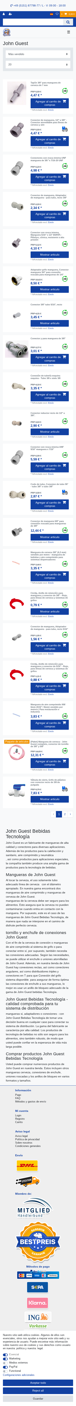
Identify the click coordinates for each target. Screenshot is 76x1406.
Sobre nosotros (23, 1142)
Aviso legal (21, 1136)
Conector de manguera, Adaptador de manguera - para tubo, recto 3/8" (49, 196)
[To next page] (70, 814)
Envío (51, 110)
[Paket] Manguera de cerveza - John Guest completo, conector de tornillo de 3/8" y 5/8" (50, 744)
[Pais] (51, 14)
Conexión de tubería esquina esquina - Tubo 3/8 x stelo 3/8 (45, 376)
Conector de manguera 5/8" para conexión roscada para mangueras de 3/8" (48, 523)
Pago (18, 1094)
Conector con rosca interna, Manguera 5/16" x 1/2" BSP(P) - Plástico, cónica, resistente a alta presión (47, 236)
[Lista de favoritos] (57, 14)
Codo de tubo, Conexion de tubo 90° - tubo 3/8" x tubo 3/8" (49, 485)
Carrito (19, 1122)
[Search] (68, 22)
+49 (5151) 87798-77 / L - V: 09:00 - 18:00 (39, 5)
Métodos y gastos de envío (30, 1101)
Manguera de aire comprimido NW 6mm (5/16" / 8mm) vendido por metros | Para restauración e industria (48, 708)
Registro (20, 1118)
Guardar (38, 1398)
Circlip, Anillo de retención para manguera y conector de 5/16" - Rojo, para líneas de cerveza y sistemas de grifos (50, 667)
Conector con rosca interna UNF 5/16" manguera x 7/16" (47, 448)
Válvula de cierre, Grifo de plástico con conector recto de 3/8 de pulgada (48, 782)
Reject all (38, 1390)
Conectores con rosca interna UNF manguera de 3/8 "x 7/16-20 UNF (48, 159)
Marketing (14, 1358)
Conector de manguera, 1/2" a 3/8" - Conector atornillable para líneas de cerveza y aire (49, 122)
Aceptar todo (38, 1382)
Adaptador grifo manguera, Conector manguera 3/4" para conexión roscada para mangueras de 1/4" (50, 272)
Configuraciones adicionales (18, 1374)
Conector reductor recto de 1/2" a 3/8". (48, 414)
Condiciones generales (28, 1146)
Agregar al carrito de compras (48, 103)
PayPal (13, 1366)
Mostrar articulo (49, 254)
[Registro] (10, 14)
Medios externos (18, 1362)
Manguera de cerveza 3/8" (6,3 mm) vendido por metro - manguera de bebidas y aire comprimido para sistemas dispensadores (48, 556)
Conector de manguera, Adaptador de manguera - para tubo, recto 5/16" (49, 627)
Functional (15, 1370)
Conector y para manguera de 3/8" (48, 338)
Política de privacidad (27, 1139)
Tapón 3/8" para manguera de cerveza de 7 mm (46, 83)
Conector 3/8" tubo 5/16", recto (46, 304)
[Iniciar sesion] (4, 14)
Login (18, 1115)
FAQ (17, 1098)
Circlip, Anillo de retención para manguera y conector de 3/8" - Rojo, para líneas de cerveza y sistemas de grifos (49, 596)
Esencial (14, 1354)
